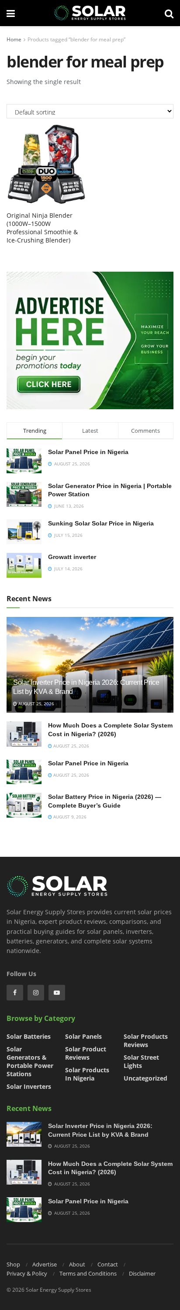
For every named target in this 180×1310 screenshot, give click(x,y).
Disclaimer (142, 1273)
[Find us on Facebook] (15, 992)
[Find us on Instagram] (36, 992)
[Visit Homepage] (90, 13)
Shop (13, 1264)
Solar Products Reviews (146, 1040)
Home (14, 39)
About (77, 1264)
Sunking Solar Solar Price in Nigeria (101, 523)
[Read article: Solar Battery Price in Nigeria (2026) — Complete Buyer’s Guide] (24, 805)
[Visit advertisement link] (90, 340)
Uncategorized (145, 1078)
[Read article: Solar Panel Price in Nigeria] (24, 771)
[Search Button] (169, 13)
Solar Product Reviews (85, 1053)
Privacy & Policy (27, 1273)
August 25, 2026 (35, 703)
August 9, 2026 (69, 817)
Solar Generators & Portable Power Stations (30, 1061)
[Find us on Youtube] (56, 992)
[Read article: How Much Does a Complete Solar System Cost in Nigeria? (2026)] (24, 733)
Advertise (44, 1264)
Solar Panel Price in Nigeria (88, 451)
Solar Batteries (29, 1036)
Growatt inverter (72, 556)
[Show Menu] (11, 13)
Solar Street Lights (141, 1061)
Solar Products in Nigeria (87, 1074)
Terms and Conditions (88, 1273)
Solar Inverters (29, 1086)
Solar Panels (83, 1036)
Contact (107, 1264)
